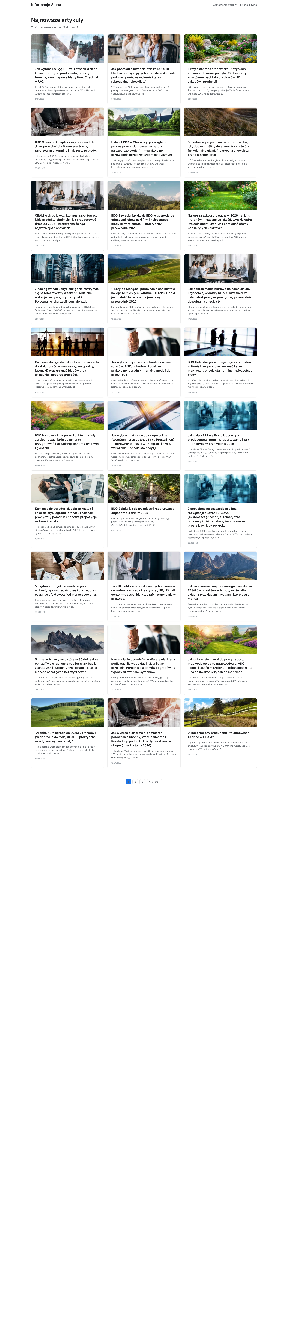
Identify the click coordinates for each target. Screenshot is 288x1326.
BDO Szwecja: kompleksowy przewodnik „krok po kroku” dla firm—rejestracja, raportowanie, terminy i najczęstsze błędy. (66, 146)
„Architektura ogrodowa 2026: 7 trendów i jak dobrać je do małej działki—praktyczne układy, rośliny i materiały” (65, 737)
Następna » (154, 782)
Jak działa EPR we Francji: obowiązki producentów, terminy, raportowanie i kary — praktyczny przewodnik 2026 (219, 440)
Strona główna (248, 4)
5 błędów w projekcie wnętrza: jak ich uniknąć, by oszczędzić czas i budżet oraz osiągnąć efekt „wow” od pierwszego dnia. (66, 590)
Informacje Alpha (46, 5)
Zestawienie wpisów (225, 4)
